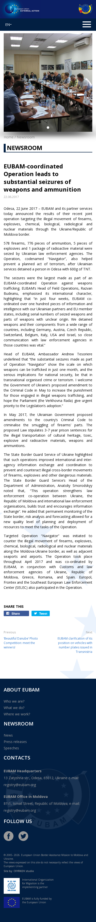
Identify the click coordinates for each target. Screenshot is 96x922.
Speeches (11, 748)
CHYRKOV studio (24, 871)
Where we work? (17, 714)
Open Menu (86, 24)
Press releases (15, 741)
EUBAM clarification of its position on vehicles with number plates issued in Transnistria (75, 645)
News (8, 735)
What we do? (14, 707)
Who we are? (14, 701)
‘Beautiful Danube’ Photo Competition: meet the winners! (21, 642)
